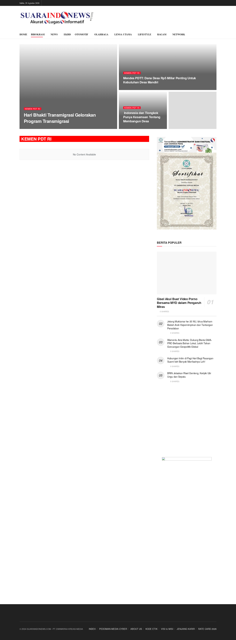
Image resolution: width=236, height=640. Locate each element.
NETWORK (178, 34)
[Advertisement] (186, 422)
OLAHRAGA (101, 34)
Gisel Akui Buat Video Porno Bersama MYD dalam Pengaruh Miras (179, 303)
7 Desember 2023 (55, 127)
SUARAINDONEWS (35, 128)
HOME (23, 34)
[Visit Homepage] (57, 18)
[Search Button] (215, 34)
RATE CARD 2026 (207, 628)
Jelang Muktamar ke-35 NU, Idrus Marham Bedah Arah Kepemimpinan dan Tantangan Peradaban (190, 325)
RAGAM (161, 34)
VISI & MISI (167, 628)
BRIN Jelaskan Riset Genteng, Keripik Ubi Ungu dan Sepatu (189, 374)
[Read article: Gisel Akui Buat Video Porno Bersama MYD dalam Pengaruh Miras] (186, 273)
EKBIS (67, 34)
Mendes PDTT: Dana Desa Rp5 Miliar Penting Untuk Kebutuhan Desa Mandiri (159, 80)
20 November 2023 (134, 89)
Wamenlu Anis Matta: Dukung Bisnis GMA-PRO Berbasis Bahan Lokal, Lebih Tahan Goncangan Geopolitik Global (189, 343)
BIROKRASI (38, 34)
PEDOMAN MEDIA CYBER (113, 628)
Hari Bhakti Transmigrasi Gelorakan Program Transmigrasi (60, 118)
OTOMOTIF (81, 34)
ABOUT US (136, 628)
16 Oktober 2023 (133, 128)
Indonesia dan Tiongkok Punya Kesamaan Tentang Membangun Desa (141, 117)
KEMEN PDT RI (32, 108)
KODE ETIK (151, 628)
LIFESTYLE (144, 34)
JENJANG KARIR (186, 628)
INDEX (92, 628)
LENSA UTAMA (123, 34)
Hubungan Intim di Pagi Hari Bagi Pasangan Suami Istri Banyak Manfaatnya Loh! (190, 360)
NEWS (54, 34)
